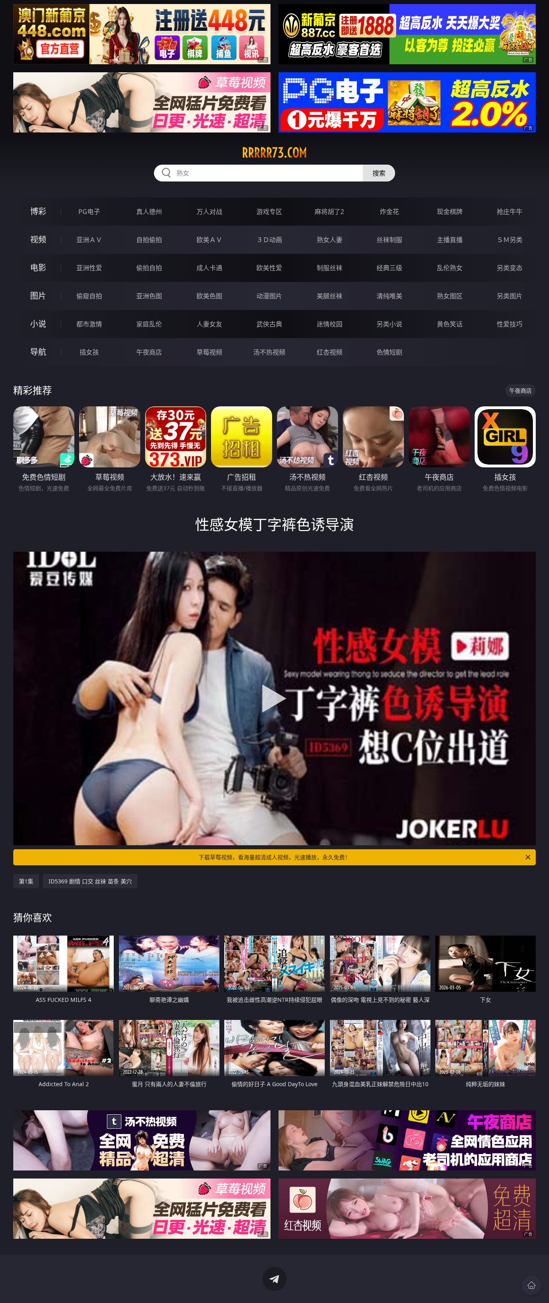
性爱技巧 (509, 324)
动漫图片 (269, 296)
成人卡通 (209, 267)
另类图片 (509, 296)
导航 (38, 352)
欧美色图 (209, 296)
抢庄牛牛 (509, 211)
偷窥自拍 (89, 296)
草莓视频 (209, 352)
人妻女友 (209, 324)
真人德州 (149, 211)
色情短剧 (389, 352)
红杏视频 (329, 352)
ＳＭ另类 (509, 239)
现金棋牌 (450, 211)
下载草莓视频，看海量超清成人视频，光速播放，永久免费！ (274, 857)
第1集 (26, 881)
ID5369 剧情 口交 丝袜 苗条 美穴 (90, 881)
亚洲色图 (149, 296)
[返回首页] (531, 1285)
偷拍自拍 (149, 267)
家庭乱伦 (149, 324)
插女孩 (89, 352)
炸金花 (389, 211)
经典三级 (389, 267)
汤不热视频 (269, 352)
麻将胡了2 (329, 211)
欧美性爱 (269, 267)
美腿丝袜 (329, 296)
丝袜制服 (389, 239)
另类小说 (389, 324)
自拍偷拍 (149, 239)
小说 (38, 323)
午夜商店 (149, 352)
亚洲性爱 (89, 267)
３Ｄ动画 (269, 239)
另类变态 (509, 267)
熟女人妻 (329, 239)
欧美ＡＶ (209, 239)
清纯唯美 (389, 296)
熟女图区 (450, 296)
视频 (38, 239)
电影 (38, 267)
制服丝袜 (329, 267)
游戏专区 (269, 211)
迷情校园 (329, 324)
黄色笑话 (450, 324)
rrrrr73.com (274, 153)
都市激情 (89, 324)
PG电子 (89, 211)
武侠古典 (269, 324)
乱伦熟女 (450, 267)
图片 (38, 295)
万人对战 (209, 211)
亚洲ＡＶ (89, 239)
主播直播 (450, 239)
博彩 (38, 211)
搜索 (379, 173)
